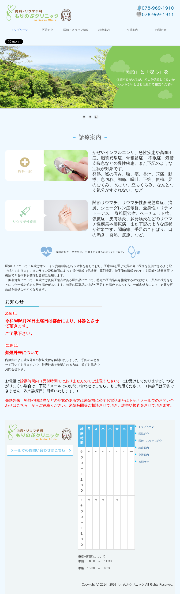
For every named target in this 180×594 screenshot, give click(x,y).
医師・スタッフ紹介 (76, 30)
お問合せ (160, 30)
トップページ (19, 30)
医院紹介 (47, 30)
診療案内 (104, 30)
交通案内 (132, 30)
